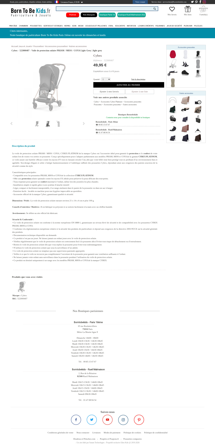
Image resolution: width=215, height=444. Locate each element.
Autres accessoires (78, 46)
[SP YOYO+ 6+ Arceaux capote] (173, 100)
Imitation (131, 26)
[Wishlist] (172, 11)
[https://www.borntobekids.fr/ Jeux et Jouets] (31, 10)
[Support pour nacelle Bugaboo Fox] (198, 128)
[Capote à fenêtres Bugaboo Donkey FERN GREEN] (173, 110)
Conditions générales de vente (60, 432)
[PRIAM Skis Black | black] (185, 64)
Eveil (111, 26)
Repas (67, 26)
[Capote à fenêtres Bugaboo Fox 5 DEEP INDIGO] (173, 138)
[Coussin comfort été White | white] (185, 54)
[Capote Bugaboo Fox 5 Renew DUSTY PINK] (185, 128)
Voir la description (138, 79)
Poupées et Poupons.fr (109, 439)
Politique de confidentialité (156, 432)
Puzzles (198, 26)
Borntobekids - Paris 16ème (107, 122)
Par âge (13, 26)
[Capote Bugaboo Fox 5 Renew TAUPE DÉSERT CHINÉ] (185, 100)
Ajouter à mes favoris (109, 91)
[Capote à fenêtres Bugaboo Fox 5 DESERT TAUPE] (198, 110)
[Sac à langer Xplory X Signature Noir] (198, 119)
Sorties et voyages (52, 26)
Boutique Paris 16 (107, 15)
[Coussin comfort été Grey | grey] (198, 64)
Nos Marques (89, 15)
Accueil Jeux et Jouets (21, 46)
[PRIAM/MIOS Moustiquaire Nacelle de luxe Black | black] (185, 73)
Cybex (97, 55)
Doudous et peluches (96, 26)
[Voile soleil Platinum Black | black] (198, 73)
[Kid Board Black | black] (173, 73)
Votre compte (140, 2)
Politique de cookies (132, 432)
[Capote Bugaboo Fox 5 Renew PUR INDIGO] (185, 119)
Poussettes (36, 26)
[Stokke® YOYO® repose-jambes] (173, 128)
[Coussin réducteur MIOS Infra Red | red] (173, 54)
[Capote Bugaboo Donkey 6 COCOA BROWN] (198, 138)
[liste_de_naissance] (188, 11)
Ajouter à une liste (139, 91)
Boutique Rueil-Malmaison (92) (131, 15)
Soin (74, 26)
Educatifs (120, 26)
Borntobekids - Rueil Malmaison (109, 130)
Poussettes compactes (132, 439)
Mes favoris (172, 15)
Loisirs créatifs (146, 26)
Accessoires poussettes (56, 46)
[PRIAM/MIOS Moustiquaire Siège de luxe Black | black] (198, 54)
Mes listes (188, 15)
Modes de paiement (112, 432)
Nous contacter (82, 432)
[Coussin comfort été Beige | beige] (173, 82)
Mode (81, 26)
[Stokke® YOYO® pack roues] (198, 100)
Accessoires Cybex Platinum (111, 102)
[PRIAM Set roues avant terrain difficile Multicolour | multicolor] (173, 64)
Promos (72, 15)
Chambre (23, 26)
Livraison (96, 432)
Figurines (160, 26)
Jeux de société (174, 26)
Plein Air (188, 26)
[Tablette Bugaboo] (185, 110)
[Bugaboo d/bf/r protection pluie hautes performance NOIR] (173, 119)
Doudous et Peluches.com (84, 439)
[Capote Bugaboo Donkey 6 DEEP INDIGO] (185, 138)
